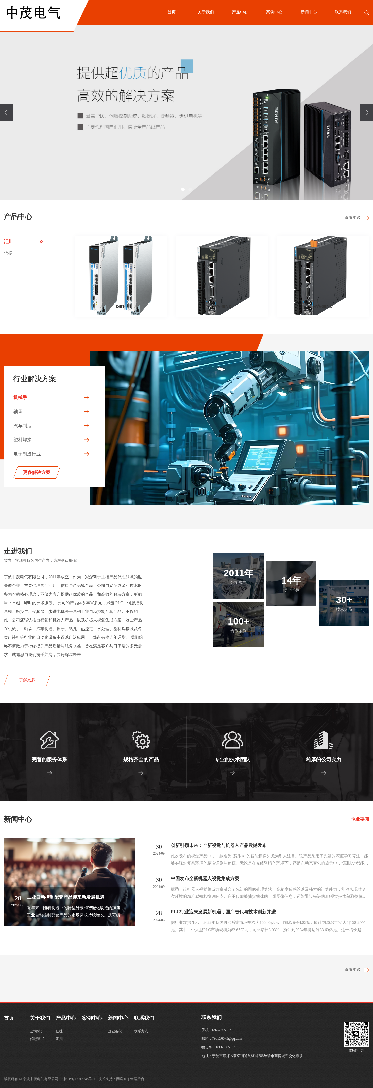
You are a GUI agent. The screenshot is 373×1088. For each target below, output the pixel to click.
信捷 (8, 253)
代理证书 (37, 1039)
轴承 (18, 411)
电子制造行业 (27, 453)
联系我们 (343, 12)
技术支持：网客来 (113, 1079)
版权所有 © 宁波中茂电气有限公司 (32, 1079)
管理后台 (138, 1079)
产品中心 (240, 12)
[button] (183, 189)
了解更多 (27, 680)
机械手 (20, 397)
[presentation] (6, 112)
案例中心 (274, 12)
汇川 (8, 241)
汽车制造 (22, 425)
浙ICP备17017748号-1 (79, 1079)
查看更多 (354, 217)
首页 (171, 12)
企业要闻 (360, 819)
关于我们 (206, 12)
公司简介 (37, 1031)
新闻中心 (309, 12)
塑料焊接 (22, 439)
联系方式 (141, 1031)
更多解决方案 (36, 472)
